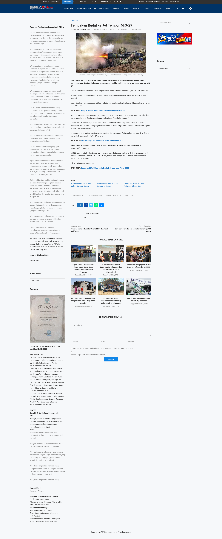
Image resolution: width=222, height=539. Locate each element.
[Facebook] (114, 2)
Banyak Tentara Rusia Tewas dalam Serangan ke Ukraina (103, 111)
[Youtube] (120, 2)
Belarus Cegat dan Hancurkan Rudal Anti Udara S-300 (102, 141)
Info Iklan (165, 2)
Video (168, 8)
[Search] (186, 8)
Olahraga (135, 8)
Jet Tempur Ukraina (95, 195)
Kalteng (126, 8)
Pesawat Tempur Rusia (113, 195)
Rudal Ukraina (129, 195)
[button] (76, 2)
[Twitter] (117, 2)
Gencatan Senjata (78, 195)
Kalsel (115, 8)
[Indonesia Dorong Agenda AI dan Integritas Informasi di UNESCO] (138, 253)
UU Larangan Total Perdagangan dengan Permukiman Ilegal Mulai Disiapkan (83, 300)
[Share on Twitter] (91, 205)
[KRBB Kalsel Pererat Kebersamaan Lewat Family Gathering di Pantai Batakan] (111, 286)
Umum (146, 8)
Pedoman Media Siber (152, 2)
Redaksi (141, 2)
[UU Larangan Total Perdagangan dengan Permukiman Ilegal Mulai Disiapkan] (83, 286)
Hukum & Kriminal (84, 8)
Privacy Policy (174, 2)
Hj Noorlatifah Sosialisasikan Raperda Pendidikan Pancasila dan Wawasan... (103, 2)
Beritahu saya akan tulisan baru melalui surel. (88, 355)
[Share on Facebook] (86, 205)
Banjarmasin (68, 8)
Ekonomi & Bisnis (101, 8)
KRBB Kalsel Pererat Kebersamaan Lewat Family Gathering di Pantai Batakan (111, 300)
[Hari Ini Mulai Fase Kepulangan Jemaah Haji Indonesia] (138, 286)
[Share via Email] (101, 205)
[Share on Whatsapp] (96, 205)
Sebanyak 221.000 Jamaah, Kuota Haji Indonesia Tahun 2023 (105, 168)
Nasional (157, 8)
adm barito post (84, 29)
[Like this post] (81, 205)
